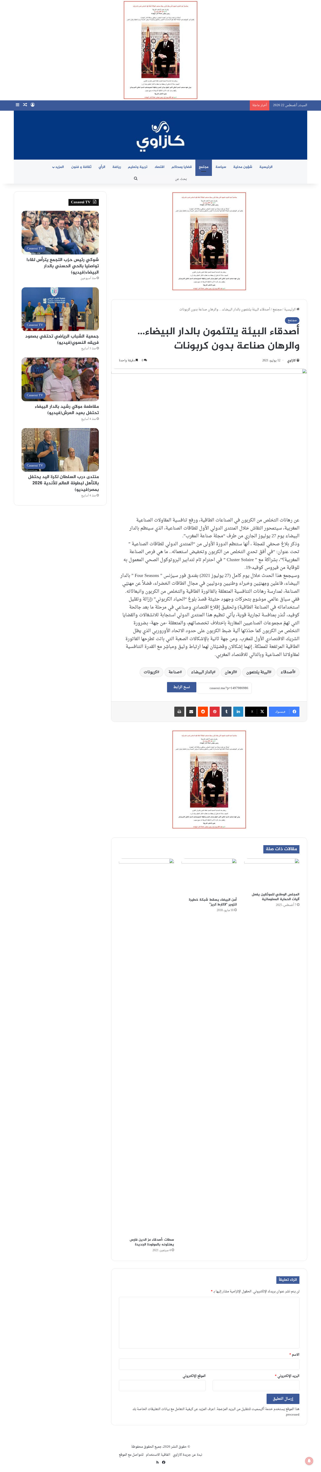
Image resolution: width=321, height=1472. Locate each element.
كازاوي (291, 360)
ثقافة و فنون (81, 167)
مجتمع (203, 167)
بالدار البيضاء (202, 672)
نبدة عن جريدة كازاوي (187, 1455)
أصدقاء (287, 672)
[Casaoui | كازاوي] (160, 135)
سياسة (220, 167)
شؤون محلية (242, 167)
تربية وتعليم (137, 167)
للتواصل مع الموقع (131, 1455)
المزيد (59, 167)
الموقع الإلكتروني (194, 1376)
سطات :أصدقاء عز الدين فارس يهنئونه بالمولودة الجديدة (152, 1242)
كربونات (150, 672)
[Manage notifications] (309, 1461)
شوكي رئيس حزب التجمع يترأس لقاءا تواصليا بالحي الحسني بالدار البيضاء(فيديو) (63, 266)
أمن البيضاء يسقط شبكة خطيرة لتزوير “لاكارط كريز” (213, 902)
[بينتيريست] (215, 712)
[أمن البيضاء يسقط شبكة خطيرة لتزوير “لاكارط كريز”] (209, 876)
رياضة (116, 167)
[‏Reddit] (203, 712)
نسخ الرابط (181, 687)
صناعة (174, 672)
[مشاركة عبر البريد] (191, 712)
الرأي (102, 167)
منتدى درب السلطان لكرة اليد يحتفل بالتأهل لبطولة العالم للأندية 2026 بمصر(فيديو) (63, 483)
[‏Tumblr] (226, 712)
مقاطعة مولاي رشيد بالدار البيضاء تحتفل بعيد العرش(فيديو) (67, 410)
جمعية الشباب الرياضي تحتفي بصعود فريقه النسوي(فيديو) (62, 340)
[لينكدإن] (238, 712)
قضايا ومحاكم (182, 167)
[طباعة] (179, 712)
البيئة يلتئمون (257, 672)
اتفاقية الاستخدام (158, 1455)
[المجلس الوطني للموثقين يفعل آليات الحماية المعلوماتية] (271, 874)
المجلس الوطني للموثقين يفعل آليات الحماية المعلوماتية (275, 897)
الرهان (230, 672)
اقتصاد (159, 167)
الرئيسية (266, 167)
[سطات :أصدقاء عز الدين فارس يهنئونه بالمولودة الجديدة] (146, 1046)
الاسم (294, 1355)
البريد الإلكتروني (287, 1376)
